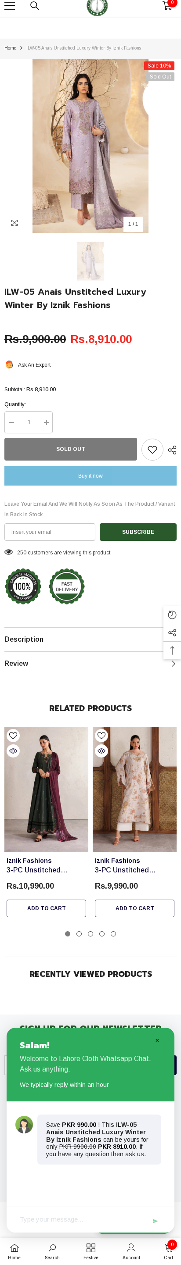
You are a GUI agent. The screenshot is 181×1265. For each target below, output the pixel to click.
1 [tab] (67, 933)
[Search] (34, 5)
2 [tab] (79, 933)
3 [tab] (90, 933)
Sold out (70, 449)
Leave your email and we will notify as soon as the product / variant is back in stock (89, 509)
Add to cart (46, 908)
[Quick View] (13, 751)
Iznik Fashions (29, 860)
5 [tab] (113, 933)
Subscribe (138, 532)
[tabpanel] (46, 824)
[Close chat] (156, 1040)
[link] (52, 1251)
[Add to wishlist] (152, 450)
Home (10, 48)
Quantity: (15, 404)
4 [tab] (102, 933)
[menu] (9, 5)
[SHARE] (170, 450)
